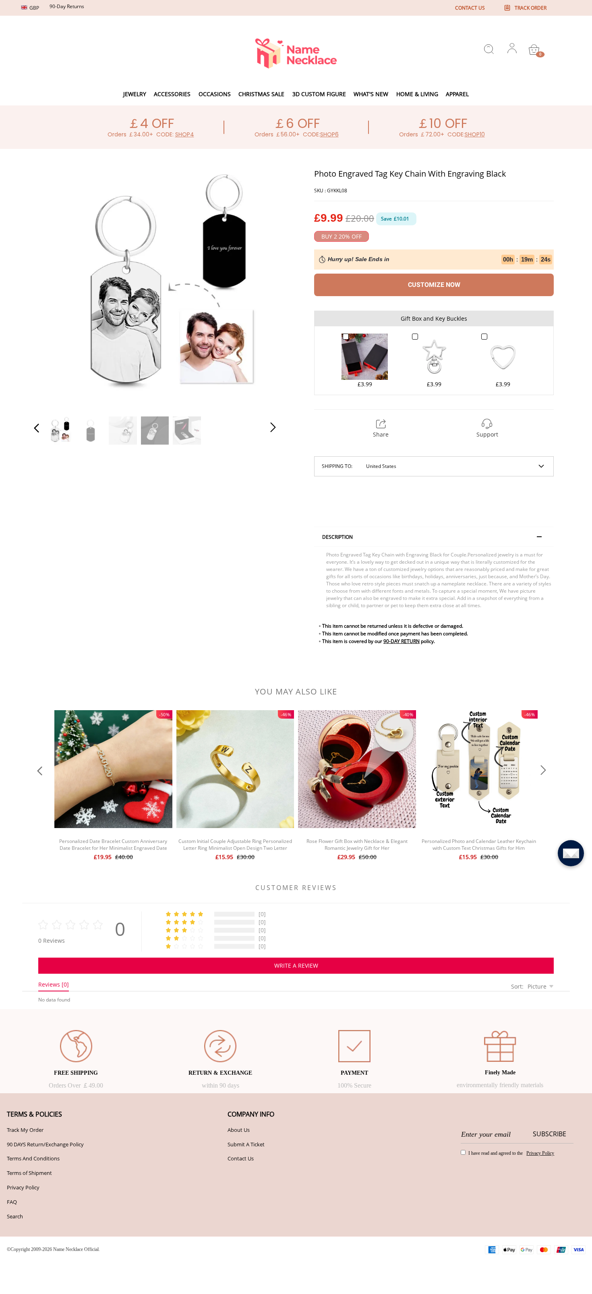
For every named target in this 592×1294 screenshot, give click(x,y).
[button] (53, 288)
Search (15, 1216)
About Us (239, 1129)
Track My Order (25, 1129)
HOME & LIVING (417, 94)
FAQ (12, 1201)
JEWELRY (134, 94)
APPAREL (457, 94)
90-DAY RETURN (401, 641)
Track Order (530, 7)
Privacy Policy (23, 1187)
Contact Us (241, 1158)
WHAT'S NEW (371, 94)
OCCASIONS (215, 94)
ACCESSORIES (172, 94)
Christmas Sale (261, 94)
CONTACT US (470, 7)
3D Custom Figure (319, 94)
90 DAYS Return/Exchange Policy (45, 1144)
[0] (534, 49)
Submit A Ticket (246, 1144)
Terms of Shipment (29, 1173)
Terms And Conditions (33, 1158)
